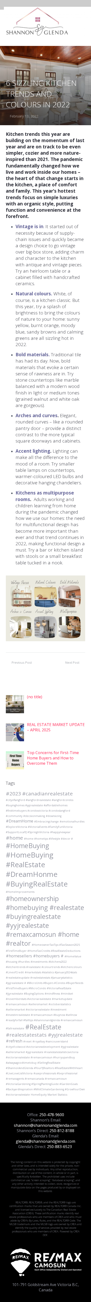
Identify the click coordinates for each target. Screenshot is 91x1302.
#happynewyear (60, 832)
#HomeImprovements (20, 892)
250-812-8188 (62, 1130)
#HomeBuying (27, 845)
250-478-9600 (51, 1114)
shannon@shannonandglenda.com (45, 1125)
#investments (39, 961)
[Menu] (84, 22)
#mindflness (52, 993)
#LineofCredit (15, 972)
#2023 (13, 793)
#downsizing (53, 816)
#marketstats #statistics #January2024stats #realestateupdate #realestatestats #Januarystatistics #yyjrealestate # (41, 978)
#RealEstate (43, 1026)
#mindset (67, 993)
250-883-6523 (59, 1146)
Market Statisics (57, 1094)
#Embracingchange (46, 821)
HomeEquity (39, 1094)
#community (14, 816)
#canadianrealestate (47, 793)
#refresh (14, 1041)
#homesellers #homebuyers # (35, 956)
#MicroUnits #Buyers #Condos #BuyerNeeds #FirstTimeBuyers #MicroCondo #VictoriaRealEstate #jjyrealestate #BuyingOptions (44, 988)
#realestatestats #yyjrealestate (44, 1034)
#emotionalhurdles (72, 821)
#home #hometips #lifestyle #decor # (48, 838)
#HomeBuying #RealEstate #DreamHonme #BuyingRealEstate (37, 869)
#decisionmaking (34, 816)
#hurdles (24, 961)
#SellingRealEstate (48, 1062)
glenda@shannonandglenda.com (45, 1141)
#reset (27, 1041)
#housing (11, 961)
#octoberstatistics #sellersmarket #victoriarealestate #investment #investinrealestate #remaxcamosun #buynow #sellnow (41, 1010)
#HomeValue (73, 956)
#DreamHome (19, 821)
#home (14, 837)
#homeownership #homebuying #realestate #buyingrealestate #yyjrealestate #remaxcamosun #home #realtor (45, 921)
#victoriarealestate (18, 1094)
